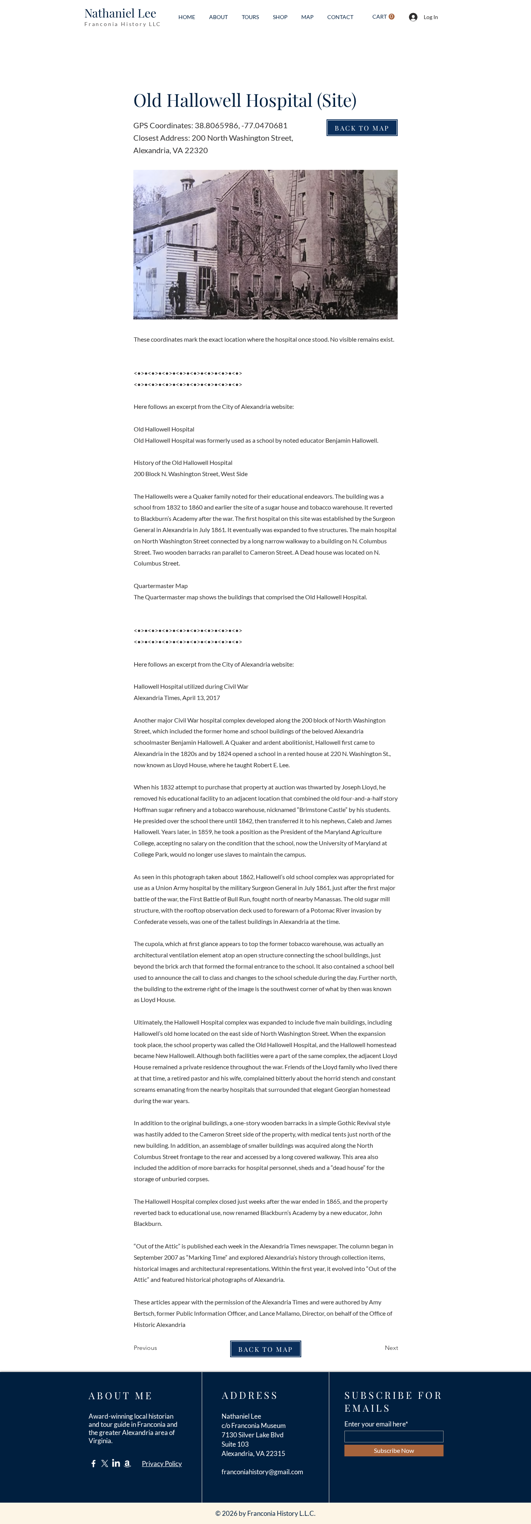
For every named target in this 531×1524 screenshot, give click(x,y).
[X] (105, 1463)
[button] (383, 17)
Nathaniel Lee (120, 13)
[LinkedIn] (116, 1463)
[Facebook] (93, 1463)
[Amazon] (127, 1463)
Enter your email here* (376, 1424)
